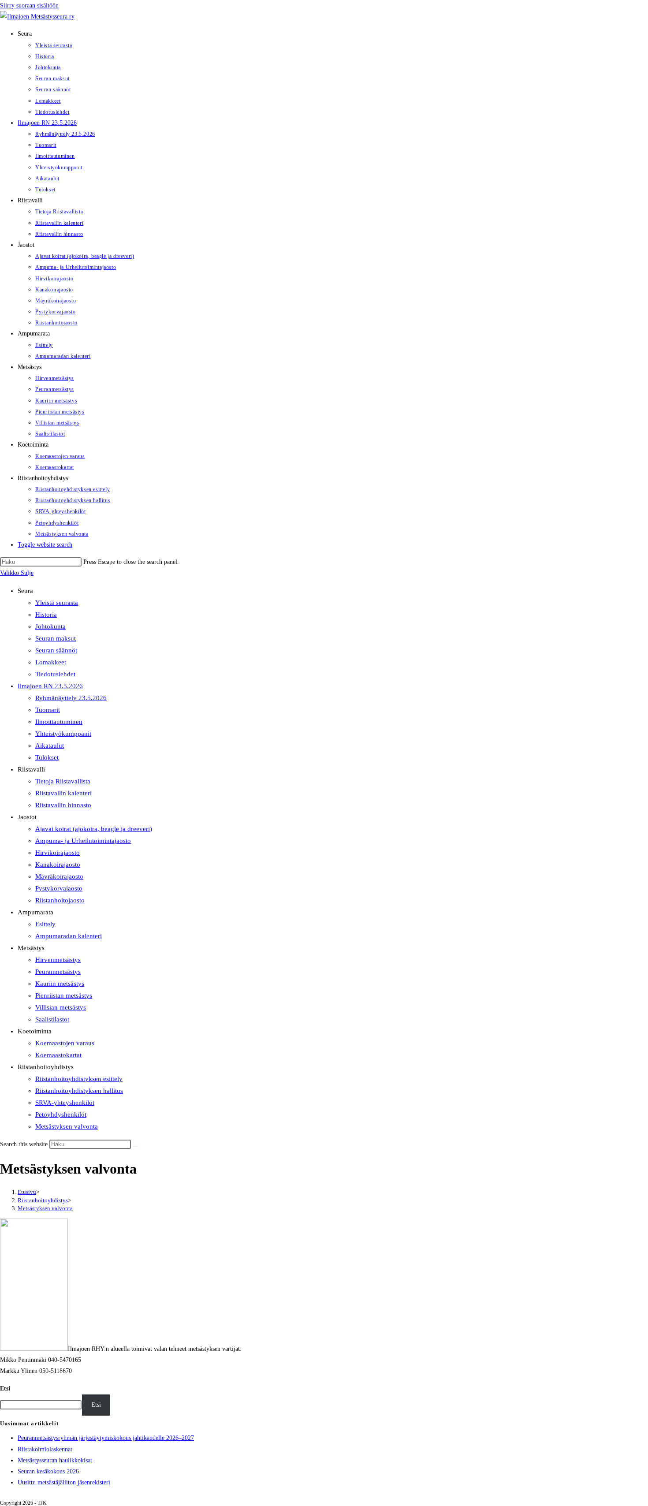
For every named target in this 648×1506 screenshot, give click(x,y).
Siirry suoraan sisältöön (29, 5)
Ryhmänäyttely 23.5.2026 (71, 697)
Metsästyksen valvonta (66, 1126)
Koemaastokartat (58, 1055)
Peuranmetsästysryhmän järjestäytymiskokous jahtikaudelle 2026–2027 (106, 1438)
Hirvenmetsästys (58, 959)
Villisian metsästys (60, 1007)
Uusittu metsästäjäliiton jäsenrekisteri (64, 1482)
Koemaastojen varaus (64, 1043)
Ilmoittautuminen (58, 721)
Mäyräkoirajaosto (59, 876)
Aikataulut (49, 745)
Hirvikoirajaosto (57, 852)
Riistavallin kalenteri (63, 793)
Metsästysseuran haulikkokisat (55, 1460)
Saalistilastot (52, 1019)
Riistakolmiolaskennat (45, 1449)
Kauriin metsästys (59, 983)
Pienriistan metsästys (63, 995)
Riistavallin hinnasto (63, 805)
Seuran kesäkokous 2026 (48, 1471)
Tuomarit (47, 709)
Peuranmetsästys (58, 971)
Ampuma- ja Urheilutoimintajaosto (83, 840)
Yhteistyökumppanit (63, 733)
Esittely (45, 924)
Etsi (5, 1388)
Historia (46, 614)
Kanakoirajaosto (57, 864)
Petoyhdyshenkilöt (60, 1114)
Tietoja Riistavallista (62, 781)
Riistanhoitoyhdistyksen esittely (79, 1078)
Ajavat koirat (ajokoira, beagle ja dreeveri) (93, 828)
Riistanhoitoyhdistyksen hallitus (79, 1090)
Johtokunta (50, 626)
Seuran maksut (55, 638)
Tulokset (47, 757)
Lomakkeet (50, 662)
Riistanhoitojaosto (60, 900)
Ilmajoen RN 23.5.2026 (50, 686)
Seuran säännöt (56, 650)
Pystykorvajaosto (58, 888)
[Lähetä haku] (136, 1146)
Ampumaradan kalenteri (68, 935)
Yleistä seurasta (56, 602)
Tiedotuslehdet (55, 674)
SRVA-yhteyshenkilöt (64, 1102)
